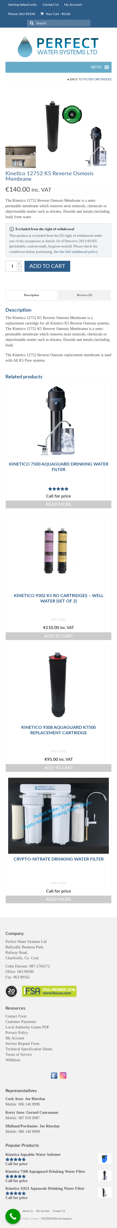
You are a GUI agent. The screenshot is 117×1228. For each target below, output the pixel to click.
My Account (14, 1038)
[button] (96, 67)
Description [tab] (31, 295)
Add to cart (47, 266)
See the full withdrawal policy (76, 252)
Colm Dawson (16, 966)
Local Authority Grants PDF (27, 1027)
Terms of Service (18, 1054)
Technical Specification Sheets (28, 1049)
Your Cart (57, 14)
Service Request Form (22, 1044)
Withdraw (12, 1060)
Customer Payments (20, 1022)
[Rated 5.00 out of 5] (58, 489)
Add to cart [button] (58, 636)
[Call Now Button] (12, 1216)
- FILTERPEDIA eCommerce (56, 1218)
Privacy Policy (16, 1033)
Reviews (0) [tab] (84, 295)
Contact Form (16, 1016)
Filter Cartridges (98, 79)
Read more (58, 504)
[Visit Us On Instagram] (63, 1075)
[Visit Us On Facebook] (54, 1075)
